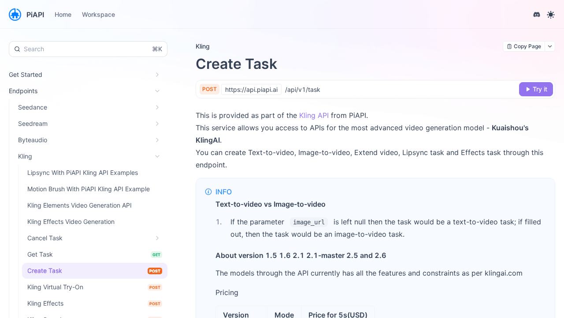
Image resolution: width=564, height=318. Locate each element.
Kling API (314, 115)
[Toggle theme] (551, 15)
